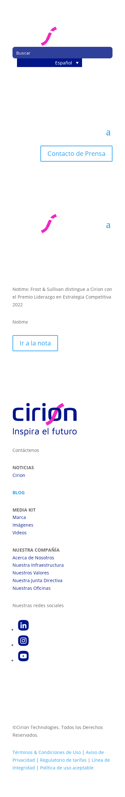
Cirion (19, 475)
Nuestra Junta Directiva (38, 580)
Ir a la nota (35, 343)
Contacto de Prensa (76, 153)
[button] (49, 62)
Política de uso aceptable (67, 768)
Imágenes (23, 525)
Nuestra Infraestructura (38, 565)
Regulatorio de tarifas (63, 760)
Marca (19, 517)
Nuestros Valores (31, 573)
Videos (20, 533)
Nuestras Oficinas (32, 588)
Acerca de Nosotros (33, 558)
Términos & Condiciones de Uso (47, 752)
